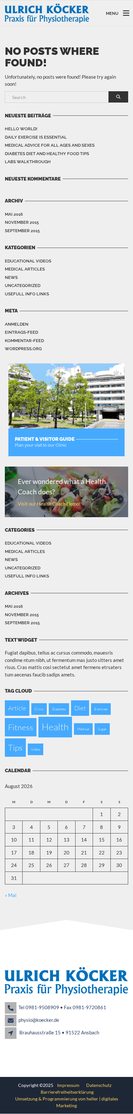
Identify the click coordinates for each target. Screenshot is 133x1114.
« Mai (10, 895)
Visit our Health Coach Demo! (49, 504)
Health (55, 727)
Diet (80, 708)
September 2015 (22, 230)
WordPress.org (23, 348)
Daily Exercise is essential (36, 137)
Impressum (68, 1085)
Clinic (39, 709)
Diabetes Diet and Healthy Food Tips (47, 153)
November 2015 (22, 222)
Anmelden (16, 324)
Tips (15, 748)
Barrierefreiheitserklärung (67, 1092)
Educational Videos (28, 261)
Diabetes (59, 709)
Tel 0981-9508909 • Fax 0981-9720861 (62, 1007)
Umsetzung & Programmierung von (51, 1098)
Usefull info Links (27, 293)
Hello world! (21, 128)
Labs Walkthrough (28, 161)
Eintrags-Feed (21, 332)
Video (35, 749)
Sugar (102, 729)
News (11, 277)
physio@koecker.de (38, 1020)
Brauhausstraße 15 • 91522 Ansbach (59, 1032)
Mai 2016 (14, 214)
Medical (83, 729)
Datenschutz (97, 1085)
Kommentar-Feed (24, 340)
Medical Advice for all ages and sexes (50, 145)
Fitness (20, 727)
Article (17, 708)
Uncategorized (22, 285)
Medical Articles (25, 269)
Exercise (100, 709)
